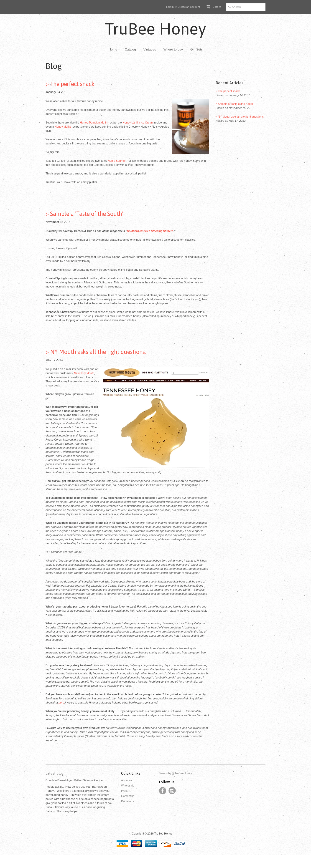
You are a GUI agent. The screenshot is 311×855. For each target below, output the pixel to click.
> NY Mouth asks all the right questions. (96, 351)
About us (126, 780)
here (61, 702)
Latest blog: (55, 773)
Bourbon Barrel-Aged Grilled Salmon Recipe (74, 780)
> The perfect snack (70, 84)
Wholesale (127, 785)
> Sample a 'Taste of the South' (84, 213)
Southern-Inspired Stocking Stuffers (150, 231)
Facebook (162, 790)
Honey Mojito (63, 126)
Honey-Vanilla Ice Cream (137, 122)
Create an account (189, 6)
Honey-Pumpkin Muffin (94, 122)
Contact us (127, 796)
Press (124, 790)
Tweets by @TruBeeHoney (175, 773)
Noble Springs (116, 160)
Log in (170, 6)
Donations (127, 801)
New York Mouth (84, 373)
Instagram (172, 790)
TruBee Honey (155, 28)
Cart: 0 (217, 6)
